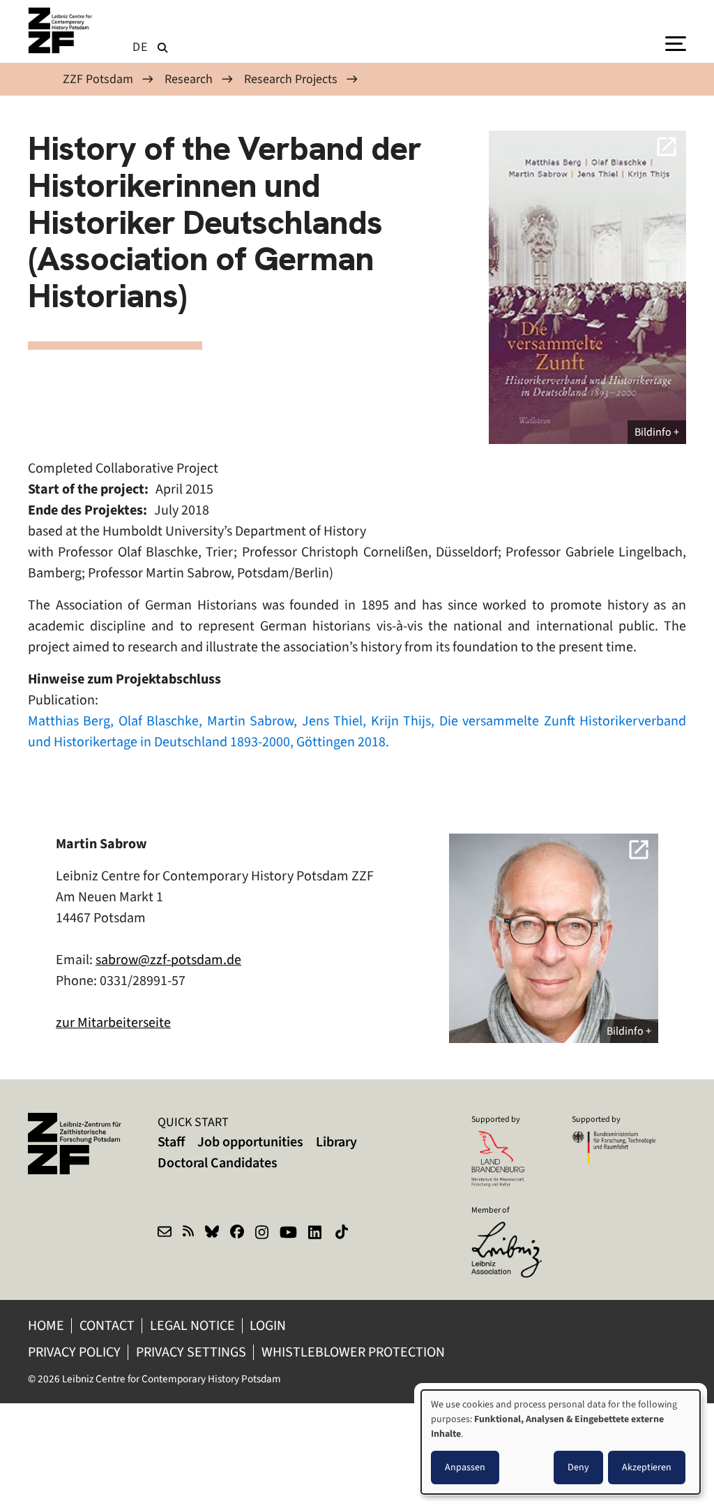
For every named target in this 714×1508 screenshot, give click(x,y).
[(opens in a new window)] (513, 1230)
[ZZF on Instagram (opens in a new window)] (261, 1233)
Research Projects (290, 79)
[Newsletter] (165, 1233)
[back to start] (63, 30)
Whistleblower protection (354, 1352)
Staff (171, 1141)
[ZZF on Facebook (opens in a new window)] (237, 1233)
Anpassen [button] (465, 1467)
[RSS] (188, 1233)
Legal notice (192, 1325)
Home (46, 1325)
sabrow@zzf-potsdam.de (168, 959)
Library (336, 1141)
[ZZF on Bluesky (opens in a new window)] (212, 1233)
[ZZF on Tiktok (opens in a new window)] (343, 1233)
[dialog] (560, 1442)
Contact (107, 1325)
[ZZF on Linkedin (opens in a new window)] (316, 1233)
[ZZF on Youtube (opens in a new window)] (288, 1233)
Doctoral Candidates (218, 1162)
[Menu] (675, 42)
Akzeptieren (646, 1467)
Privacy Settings (191, 1352)
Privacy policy (74, 1352)
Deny (578, 1467)
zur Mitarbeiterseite (113, 1022)
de (140, 46)
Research (189, 79)
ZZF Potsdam (98, 79)
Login (269, 1325)
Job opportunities (250, 1141)
